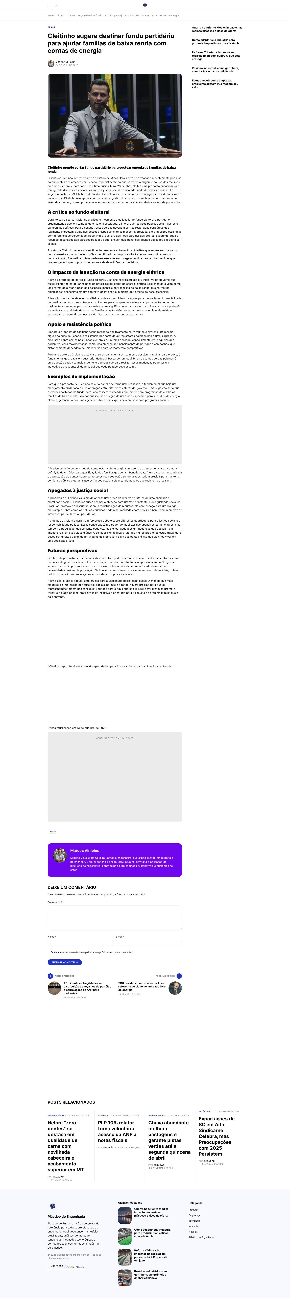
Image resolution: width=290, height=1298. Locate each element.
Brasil (61, 15)
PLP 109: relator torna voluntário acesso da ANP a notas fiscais (117, 1131)
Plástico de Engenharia (201, 1237)
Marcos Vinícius (65, 62)
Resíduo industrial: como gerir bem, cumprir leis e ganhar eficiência (215, 69)
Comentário (55, 902)
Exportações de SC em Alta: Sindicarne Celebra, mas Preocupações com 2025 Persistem (217, 1136)
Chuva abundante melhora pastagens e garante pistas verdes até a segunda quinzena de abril (169, 1140)
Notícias (193, 1231)
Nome (52, 936)
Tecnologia (195, 1220)
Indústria (205, 1111)
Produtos (194, 1209)
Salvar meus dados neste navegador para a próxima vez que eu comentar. (92, 952)
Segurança (195, 1215)
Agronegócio (56, 1115)
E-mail (120, 936)
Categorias (196, 1203)
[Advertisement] (114, 437)
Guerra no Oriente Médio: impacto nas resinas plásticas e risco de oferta (217, 29)
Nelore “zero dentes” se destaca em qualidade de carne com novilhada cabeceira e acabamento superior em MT (66, 1146)
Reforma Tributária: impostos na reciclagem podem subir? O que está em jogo (216, 56)
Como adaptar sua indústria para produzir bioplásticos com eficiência (215, 41)
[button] (49, 5)
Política (103, 1115)
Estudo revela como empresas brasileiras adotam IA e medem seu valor (215, 84)
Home (51, 15)
